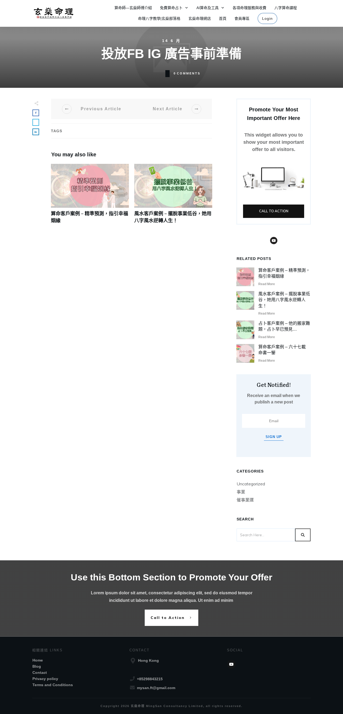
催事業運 (245, 500)
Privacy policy (45, 679)
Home (37, 660)
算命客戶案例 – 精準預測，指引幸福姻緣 (90, 196)
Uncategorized (251, 483)
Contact (39, 672)
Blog (36, 666)
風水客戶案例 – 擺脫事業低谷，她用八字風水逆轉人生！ (173, 196)
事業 (241, 491)
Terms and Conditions (52, 685)
